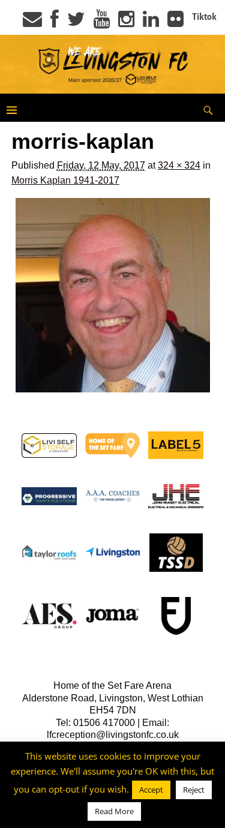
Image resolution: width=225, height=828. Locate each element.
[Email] (32, 23)
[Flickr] (175, 23)
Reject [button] (194, 789)
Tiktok (204, 17)
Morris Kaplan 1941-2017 (65, 180)
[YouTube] (102, 23)
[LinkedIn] (151, 23)
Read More (114, 811)
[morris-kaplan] (112, 295)
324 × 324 (179, 165)
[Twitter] (76, 23)
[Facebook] (54, 23)
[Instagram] (126, 23)
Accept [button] (151, 789)
